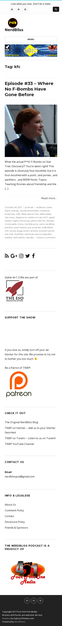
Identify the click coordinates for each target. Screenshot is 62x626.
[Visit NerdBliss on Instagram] (21, 257)
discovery (10, 217)
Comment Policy (14, 510)
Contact (9, 516)
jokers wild (36, 220)
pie (29, 227)
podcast (29, 207)
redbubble (47, 227)
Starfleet (19, 234)
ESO (46, 217)
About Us (10, 504)
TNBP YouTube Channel (19, 444)
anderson (41, 207)
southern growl (46, 230)
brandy (15, 210)
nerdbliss (49, 224)
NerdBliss (14, 30)
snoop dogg (16, 230)
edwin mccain (35, 217)
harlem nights (12, 220)
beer (49, 207)
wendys (30, 237)
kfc (44, 220)
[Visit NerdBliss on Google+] (14, 257)
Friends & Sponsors (16, 527)
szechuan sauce (32, 234)
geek (52, 217)
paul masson (20, 227)
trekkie (8, 237)
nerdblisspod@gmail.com (19, 476)
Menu (31, 39)
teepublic (47, 234)
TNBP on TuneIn (15, 438)
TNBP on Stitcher (15, 428)
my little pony (31, 224)
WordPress (19, 621)
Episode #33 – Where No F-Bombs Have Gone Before (29, 89)
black (7, 210)
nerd (41, 224)
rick (7, 230)
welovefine (19, 237)
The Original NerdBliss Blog (21, 422)
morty (20, 224)
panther (9, 227)
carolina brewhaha (29, 210)
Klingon (50, 220)
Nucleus (6, 618)
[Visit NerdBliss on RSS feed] (7, 257)
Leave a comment (46, 237)
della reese (45, 214)
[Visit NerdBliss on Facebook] (33, 257)
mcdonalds (10, 224)
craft (18, 214)
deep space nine (30, 214)
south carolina (30, 230)
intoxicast (25, 220)
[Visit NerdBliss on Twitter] (27, 257)
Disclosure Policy (15, 522)
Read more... (49, 198)
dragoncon (21, 217)
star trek (9, 234)
